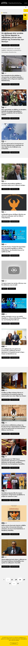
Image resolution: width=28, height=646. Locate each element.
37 (12, 579)
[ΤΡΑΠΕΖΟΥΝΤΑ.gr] (12, 3)
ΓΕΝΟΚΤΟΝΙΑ (6, 45)
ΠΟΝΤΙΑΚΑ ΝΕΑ (14, 45)
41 (10, 583)
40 (24, 579)
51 (18, 583)
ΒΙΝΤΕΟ (4, 288)
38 (16, 579)
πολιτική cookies (15, 640)
